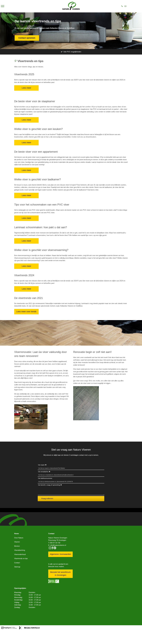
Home (16, 533)
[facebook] (52, 549)
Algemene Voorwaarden (60, 554)
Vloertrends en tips (21, 558)
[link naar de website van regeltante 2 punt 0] (29, 628)
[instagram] (50, 549)
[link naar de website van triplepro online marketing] (9, 628)
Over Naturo (18, 538)
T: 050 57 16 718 (54, 543)
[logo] (71, 6)
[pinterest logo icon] (54, 549)
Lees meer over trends (26, 311)
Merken (17, 546)
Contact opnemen (26, 38)
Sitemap (17, 567)
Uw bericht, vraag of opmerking (49, 485)
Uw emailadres (43, 471)
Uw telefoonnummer (45, 478)
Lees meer (26, 88)
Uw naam (41, 465)
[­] (2, 6)
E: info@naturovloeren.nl (57, 545)
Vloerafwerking (19, 550)
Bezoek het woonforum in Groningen (60, 573)
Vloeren (17, 542)
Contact (17, 563)
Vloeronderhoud (20, 554)
